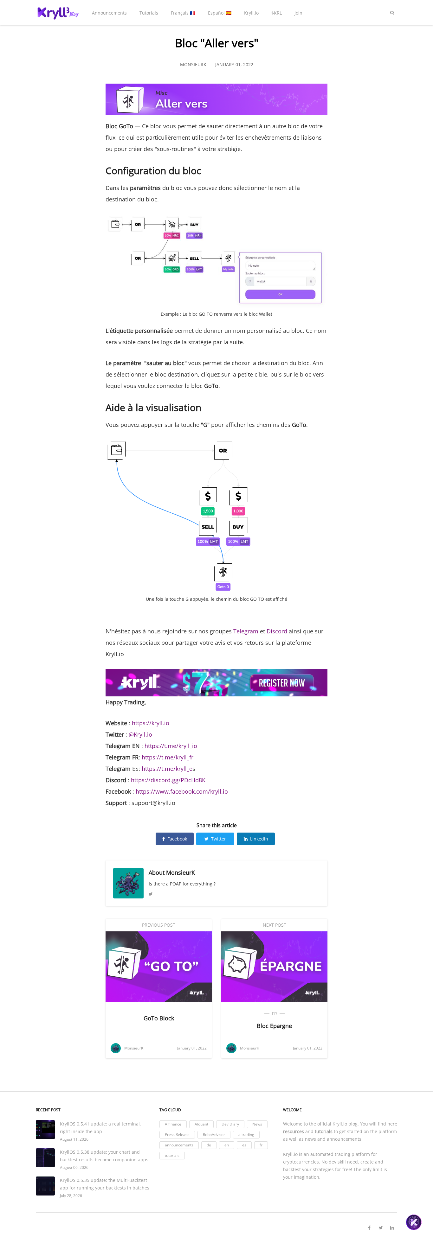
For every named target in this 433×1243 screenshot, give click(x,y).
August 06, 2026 (74, 1167)
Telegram (245, 631)
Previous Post (158, 925)
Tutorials (148, 13)
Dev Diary (230, 1124)
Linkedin (259, 839)
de (209, 1145)
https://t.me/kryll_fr (167, 757)
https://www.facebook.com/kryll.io (182, 791)
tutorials (172, 1155)
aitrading (246, 1134)
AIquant (201, 1124)
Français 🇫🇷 (183, 13)
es (244, 1145)
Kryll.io (251, 13)
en (226, 1145)
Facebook (177, 839)
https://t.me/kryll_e (167, 768)
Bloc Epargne (274, 1026)
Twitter (218, 839)
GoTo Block (159, 1018)
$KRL (276, 13)
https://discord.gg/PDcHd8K (168, 780)
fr (274, 1014)
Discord (277, 631)
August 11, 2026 (74, 1139)
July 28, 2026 (71, 1195)
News (257, 1124)
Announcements (109, 13)
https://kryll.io (150, 723)
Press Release (177, 1134)
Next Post (274, 925)
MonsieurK (180, 872)
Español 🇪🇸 (219, 13)
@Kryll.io (140, 734)
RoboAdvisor (214, 1134)
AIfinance (173, 1124)
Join (298, 13)
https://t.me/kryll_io (171, 746)
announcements (179, 1145)
